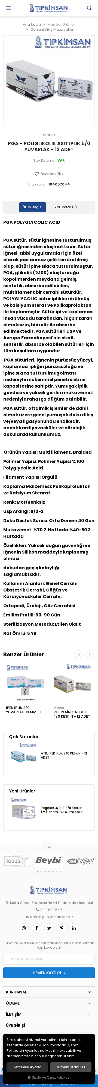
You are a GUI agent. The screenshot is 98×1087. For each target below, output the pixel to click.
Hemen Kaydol (48, 973)
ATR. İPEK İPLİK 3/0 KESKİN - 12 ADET (64, 755)
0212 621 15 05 (51, 910)
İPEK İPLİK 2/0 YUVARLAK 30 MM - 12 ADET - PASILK (25, 710)
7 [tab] (60, 872)
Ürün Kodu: (37, 184)
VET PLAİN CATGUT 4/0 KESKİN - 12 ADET (71, 714)
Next (89, 654)
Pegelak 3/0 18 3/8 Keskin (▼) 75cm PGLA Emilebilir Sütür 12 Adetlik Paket (61, 810)
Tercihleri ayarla (27, 1067)
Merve (58, 707)
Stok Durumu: (44, 160)
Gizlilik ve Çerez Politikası (51, 1077)
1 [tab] (37, 872)
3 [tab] (45, 872)
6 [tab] (57, 872)
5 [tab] (53, 872)
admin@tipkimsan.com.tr (51, 917)
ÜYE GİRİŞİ (15, 1025)
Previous (79, 654)
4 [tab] (49, 872)
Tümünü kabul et (70, 1067)
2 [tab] (41, 872)
